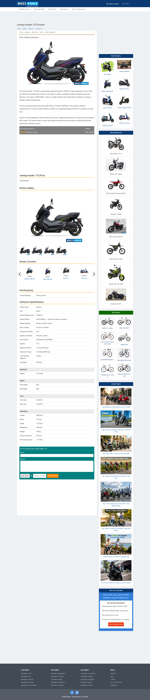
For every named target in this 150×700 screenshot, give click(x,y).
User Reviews (50, 32)
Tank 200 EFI (47, 279)
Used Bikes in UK (25, 676)
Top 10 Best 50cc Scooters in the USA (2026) (116, 453)
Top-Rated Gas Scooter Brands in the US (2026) (116, 407)
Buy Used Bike (39, 9)
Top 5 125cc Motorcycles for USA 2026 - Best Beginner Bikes (116, 505)
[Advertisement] (75, 17)
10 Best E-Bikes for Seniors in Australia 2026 (116, 557)
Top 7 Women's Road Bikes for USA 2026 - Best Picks (116, 477)
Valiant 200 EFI (29, 279)
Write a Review (89, 132)
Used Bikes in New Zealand (28, 685)
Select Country (114, 4)
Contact (113, 679)
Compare (87, 129)
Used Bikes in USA (26, 673)
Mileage (35, 32)
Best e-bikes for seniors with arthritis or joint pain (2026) (116, 530)
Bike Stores (64, 9)
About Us (113, 673)
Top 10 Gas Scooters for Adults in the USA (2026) (116, 583)
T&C (112, 682)
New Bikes (52, 9)
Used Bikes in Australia (27, 682)
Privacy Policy (118, 682)
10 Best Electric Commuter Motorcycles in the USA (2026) (116, 431)
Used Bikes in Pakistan (57, 676)
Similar (27, 32)
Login (126, 4)
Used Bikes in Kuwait (86, 685)
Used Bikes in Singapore (87, 679)
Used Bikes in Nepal (56, 679)
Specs (41, 32)
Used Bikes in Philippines (58, 682)
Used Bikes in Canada (27, 679)
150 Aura (84, 278)
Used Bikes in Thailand (57, 685)
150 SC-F (66, 278)
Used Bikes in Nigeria (87, 676)
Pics (21, 32)
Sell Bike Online (24, 9)
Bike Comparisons (79, 9)
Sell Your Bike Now (116, 624)
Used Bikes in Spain (86, 682)
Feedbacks (114, 685)
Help (112, 676)
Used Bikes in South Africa (88, 673)
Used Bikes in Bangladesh (58, 673)
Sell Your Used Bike (116, 590)
